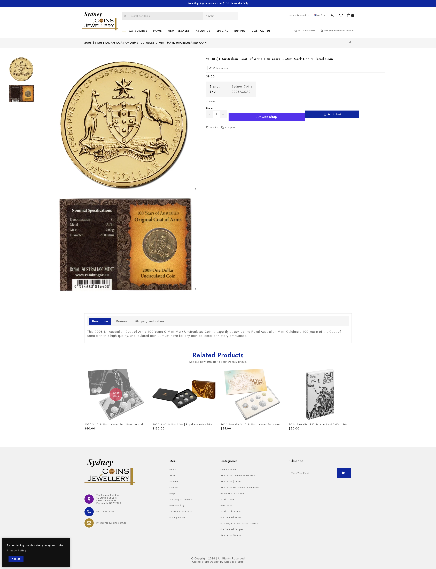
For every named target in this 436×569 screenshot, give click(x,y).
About (172, 475)
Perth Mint (226, 505)
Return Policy (176, 505)
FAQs (172, 493)
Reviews (121, 321)
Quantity (211, 108)
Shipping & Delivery (180, 499)
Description (100, 321)
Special (173, 481)
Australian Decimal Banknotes (238, 475)
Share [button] (211, 101)
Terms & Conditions (180, 511)
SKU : (213, 91)
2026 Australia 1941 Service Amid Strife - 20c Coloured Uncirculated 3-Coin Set (320, 424)
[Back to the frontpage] (350, 42)
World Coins (228, 499)
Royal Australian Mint (233, 493)
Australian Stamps (231, 535)
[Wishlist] (341, 15)
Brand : (214, 86)
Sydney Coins (242, 86)
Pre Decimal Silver (231, 517)
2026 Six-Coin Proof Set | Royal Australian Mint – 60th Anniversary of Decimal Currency (183, 424)
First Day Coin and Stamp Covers (239, 523)
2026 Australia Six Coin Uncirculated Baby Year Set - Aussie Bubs (252, 424)
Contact (173, 487)
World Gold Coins (231, 511)
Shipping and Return (149, 321)
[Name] (344, 473)
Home (172, 469)
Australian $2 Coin (231, 481)
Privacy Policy (177, 517)
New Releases (229, 469)
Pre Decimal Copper (232, 529)
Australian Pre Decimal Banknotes (240, 487)
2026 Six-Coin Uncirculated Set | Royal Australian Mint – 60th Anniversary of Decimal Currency (115, 424)
